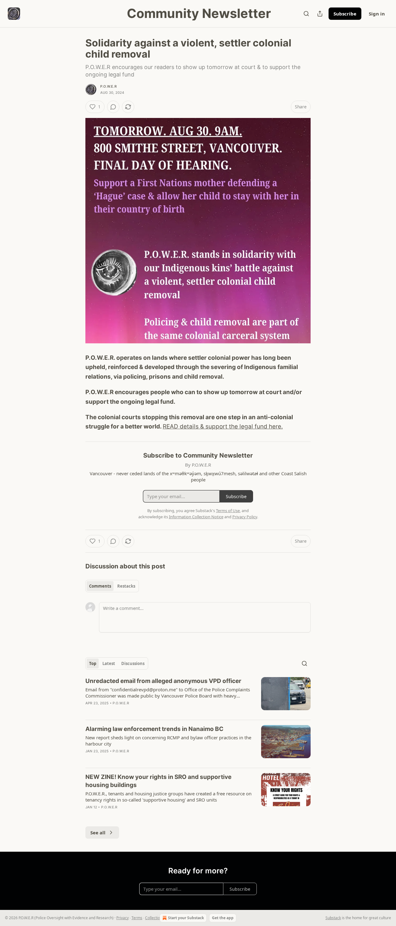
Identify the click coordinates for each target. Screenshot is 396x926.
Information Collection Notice (196, 517)
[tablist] (112, 586)
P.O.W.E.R (108, 86)
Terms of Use (228, 510)
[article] (198, 696)
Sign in (377, 14)
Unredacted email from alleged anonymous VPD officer (163, 681)
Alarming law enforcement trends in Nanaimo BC (154, 729)
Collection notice (159, 917)
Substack (333, 917)
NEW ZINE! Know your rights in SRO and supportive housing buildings (158, 781)
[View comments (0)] (113, 107)
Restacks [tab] (126, 586)
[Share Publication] (320, 13)
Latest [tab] (108, 663)
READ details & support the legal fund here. (223, 426)
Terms (136, 917)
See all (97, 832)
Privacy (122, 917)
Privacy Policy (244, 517)
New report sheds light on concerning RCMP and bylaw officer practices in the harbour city (168, 740)
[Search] (306, 13)
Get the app (223, 917)
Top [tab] (92, 663)
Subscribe (345, 14)
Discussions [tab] (132, 663)
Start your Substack (186, 917)
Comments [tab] (100, 586)
